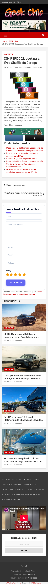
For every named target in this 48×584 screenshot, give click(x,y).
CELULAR (15, 480)
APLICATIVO (6, 480)
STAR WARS (6, 499)
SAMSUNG (20, 495)
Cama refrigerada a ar (15, 185)
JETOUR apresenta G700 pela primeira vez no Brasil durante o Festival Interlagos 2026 (21, 337)
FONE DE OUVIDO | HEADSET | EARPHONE (22, 484)
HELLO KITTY (21, 490)
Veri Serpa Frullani (22, 67)
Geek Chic (30, 571)
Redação (18, 340)
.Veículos (9, 328)
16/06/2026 (9, 465)
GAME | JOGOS (9, 489)
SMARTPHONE (30, 495)
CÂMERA (29, 480)
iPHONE (29, 490)
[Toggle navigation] (5, 35)
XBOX (19, 499)
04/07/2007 (9, 67)
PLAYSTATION (10, 495)
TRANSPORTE (12, 300)
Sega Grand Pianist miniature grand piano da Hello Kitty (23, 194)
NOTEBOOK (40, 490)
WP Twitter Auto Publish (14, 583)
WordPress (32, 578)
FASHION (5, 484)
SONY (38, 495)
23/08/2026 (9, 340)
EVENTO (36, 480)
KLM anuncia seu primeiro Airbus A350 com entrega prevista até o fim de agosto (23, 461)
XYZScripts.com (36, 583)
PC (3, 495)
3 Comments (36, 67)
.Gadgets (8, 54)
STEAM (13, 499)
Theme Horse (27, 574)
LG (34, 490)
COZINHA (22, 480)
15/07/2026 (9, 382)
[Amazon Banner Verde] (24, 130)
